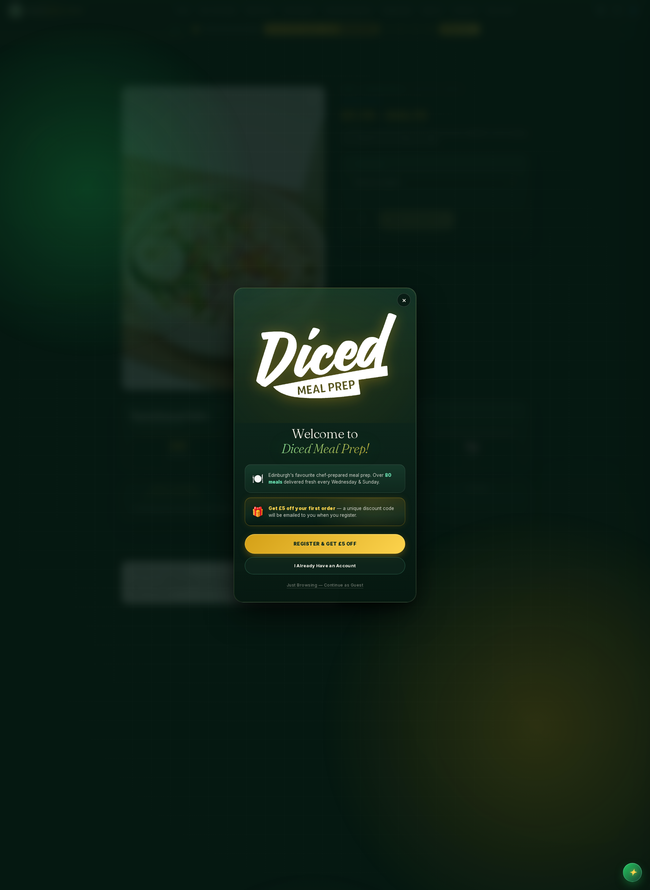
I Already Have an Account (325, 565)
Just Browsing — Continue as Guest (325, 585)
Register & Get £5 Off (325, 544)
